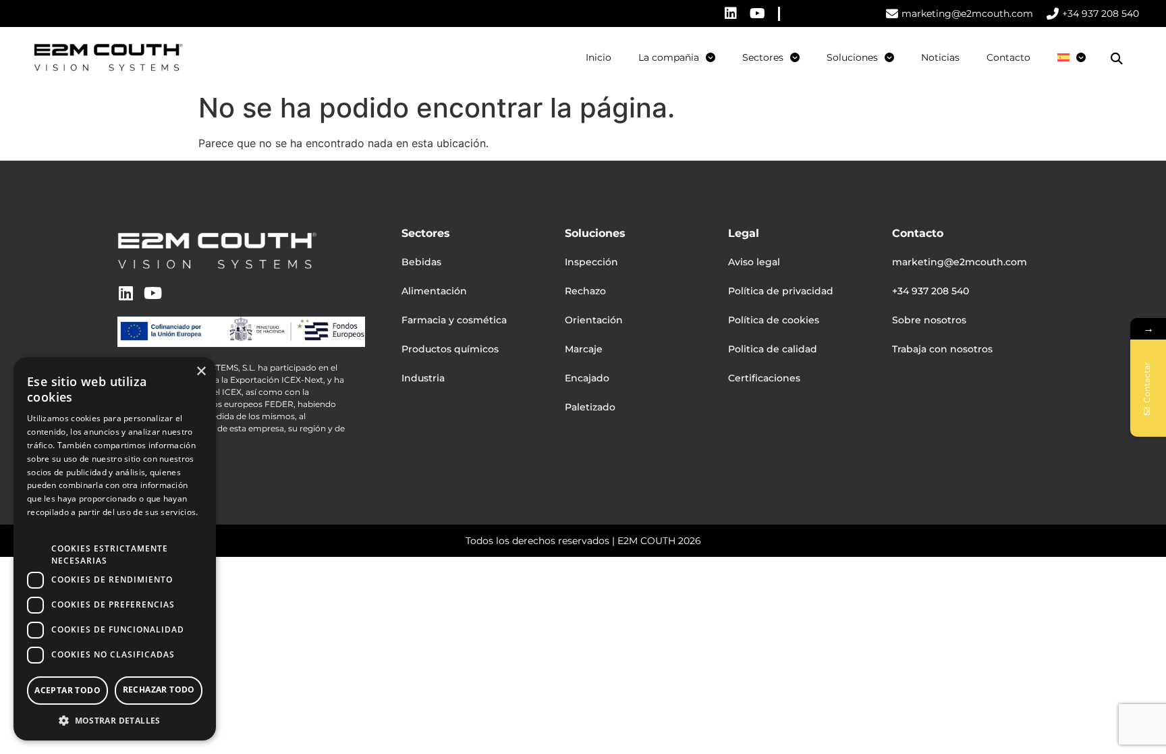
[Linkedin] (730, 13)
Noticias (940, 57)
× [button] (201, 372)
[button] (1117, 59)
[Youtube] (757, 13)
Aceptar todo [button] (67, 690)
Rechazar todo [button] (159, 689)
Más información (60, 525)
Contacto (1008, 57)
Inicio (598, 57)
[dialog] (114, 548)
